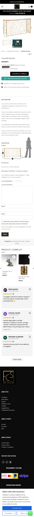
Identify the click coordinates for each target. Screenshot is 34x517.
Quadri (3, 401)
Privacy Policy (5, 445)
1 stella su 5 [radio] (15, 181)
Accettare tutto (17, 508)
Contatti (4, 426)
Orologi (3, 406)
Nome (3, 206)
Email (3, 214)
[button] (30, 257)
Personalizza (8, 513)
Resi (2, 428)
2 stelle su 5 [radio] (17, 181)
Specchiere (4, 399)
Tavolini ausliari (25, 51)
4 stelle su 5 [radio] (20, 181)
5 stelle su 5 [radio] (21, 181)
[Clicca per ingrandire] (5, 36)
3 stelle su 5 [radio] (18, 181)
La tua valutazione (7, 181)
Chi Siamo (4, 397)
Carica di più (17, 359)
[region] (17, 503)
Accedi (3, 424)
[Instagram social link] (6, 462)
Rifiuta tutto (24, 513)
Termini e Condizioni (7, 447)
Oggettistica (5, 408)
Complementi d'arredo (8, 410)
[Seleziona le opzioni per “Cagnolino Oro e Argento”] (14, 257)
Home (3, 51)
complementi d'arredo (13, 51)
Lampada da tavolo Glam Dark (24, 277)
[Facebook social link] (3, 462)
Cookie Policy (5, 443)
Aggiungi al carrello (19, 74)
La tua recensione (7, 184)
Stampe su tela (5, 404)
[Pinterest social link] (10, 462)
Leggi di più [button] (6, 329)
